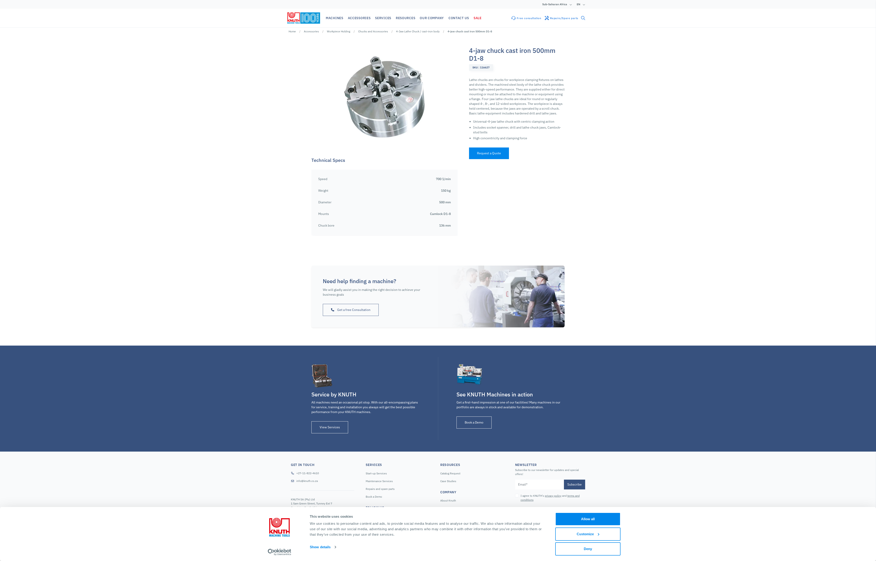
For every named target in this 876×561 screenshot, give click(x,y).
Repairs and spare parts (380, 489)
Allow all (588, 519)
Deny (588, 549)
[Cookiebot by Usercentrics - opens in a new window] (280, 552)
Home (292, 31)
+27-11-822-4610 (307, 473)
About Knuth (448, 500)
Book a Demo (474, 422)
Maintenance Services (379, 481)
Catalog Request (450, 473)
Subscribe (574, 484)
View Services (330, 427)
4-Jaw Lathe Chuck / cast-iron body (418, 31)
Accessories (311, 31)
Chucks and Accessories (373, 31)
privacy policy (553, 495)
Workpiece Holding (338, 31)
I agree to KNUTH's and (550, 498)
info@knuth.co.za (307, 481)
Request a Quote (489, 153)
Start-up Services (376, 473)
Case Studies (448, 481)
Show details (320, 547)
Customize (585, 534)
